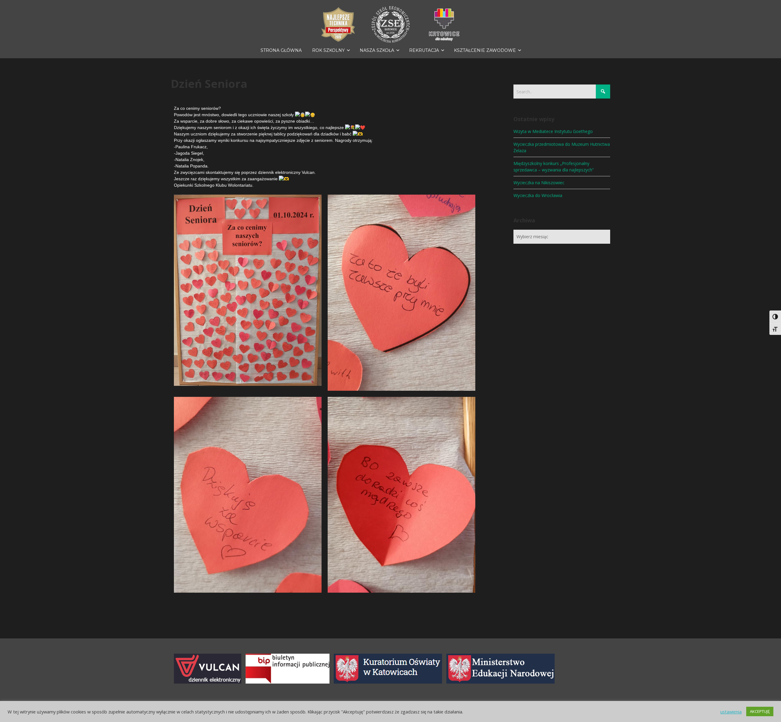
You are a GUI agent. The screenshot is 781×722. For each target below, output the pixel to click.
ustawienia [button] (731, 711)
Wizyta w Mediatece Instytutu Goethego (553, 131)
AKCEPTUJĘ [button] (760, 711)
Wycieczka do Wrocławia (537, 195)
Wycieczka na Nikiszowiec (538, 182)
